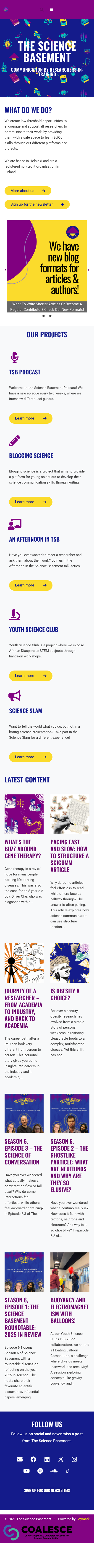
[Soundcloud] (54, 1471)
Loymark (83, 1519)
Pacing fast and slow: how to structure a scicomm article (69, 855)
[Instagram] (74, 1459)
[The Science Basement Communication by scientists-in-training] (5, 9)
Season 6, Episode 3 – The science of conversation (23, 1151)
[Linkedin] (47, 1459)
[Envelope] (19, 1459)
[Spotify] (40, 1471)
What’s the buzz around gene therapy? (23, 848)
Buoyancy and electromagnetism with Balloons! (69, 1310)
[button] (5, 270)
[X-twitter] (60, 1459)
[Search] (42, 9)
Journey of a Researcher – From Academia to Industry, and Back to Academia (23, 1008)
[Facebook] (33, 1459)
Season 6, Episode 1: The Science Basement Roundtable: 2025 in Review (23, 1317)
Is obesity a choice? (64, 994)
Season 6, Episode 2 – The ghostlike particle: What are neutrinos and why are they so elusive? (69, 1165)
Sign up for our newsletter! (47, 1490)
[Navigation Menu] (51, 9)
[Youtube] (26, 1471)
